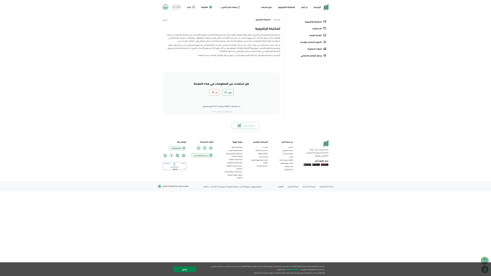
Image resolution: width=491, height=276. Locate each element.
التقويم (281, 186)
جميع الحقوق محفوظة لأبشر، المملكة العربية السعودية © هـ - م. (232, 186)
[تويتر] (177, 155)
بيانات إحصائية (289, 166)
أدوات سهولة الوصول (286, 163)
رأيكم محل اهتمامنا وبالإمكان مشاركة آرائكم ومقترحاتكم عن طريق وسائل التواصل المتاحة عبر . (238, 55)
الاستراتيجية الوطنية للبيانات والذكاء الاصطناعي (234, 154)
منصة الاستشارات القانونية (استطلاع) (234, 167)
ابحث (189, 7)
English (204, 7)
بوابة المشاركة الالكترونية (235, 162)
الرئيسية (317, 7)
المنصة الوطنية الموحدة (235, 150)
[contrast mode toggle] (210, 148)
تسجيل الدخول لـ (248, 125)
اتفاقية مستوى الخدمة (286, 159)
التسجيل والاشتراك (262, 165)
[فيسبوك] (171, 155)
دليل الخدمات (266, 7)
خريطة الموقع (293, 186)
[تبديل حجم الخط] (204, 148)
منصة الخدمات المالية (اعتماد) (233, 171)
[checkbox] (228, 92)
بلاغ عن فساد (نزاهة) (262, 150)
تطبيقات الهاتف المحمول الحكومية (234, 176)
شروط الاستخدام (288, 153)
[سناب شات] (165, 155)
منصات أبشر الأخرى (229, 7)
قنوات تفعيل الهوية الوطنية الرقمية (259, 161)
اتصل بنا (265, 147)
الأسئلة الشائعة (263, 153)
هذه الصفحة (203, 55)
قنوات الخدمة (263, 156)
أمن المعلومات (288, 169)
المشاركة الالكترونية (286, 7)
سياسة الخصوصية (288, 150)
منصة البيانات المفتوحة (235, 159)
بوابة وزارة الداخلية (237, 147)
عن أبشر (304, 7)
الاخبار (291, 156)
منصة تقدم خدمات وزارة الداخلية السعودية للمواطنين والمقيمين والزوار (317, 152)
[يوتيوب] (183, 155)
